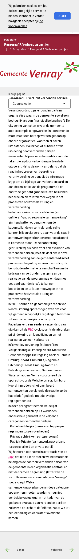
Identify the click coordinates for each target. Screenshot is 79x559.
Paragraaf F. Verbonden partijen (49, 49)
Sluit (62, 16)
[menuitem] (21, 49)
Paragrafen (19, 49)
